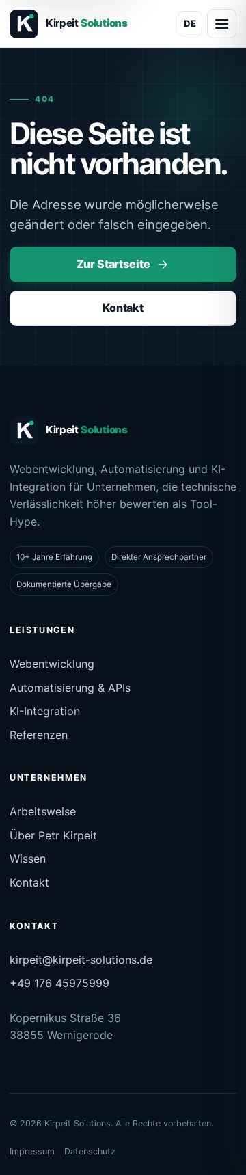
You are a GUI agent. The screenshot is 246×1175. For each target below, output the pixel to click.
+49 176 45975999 (59, 983)
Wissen (28, 858)
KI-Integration (45, 711)
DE (190, 23)
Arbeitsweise (43, 811)
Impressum (32, 1151)
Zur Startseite (113, 264)
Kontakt (123, 307)
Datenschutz (89, 1151)
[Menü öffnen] (221, 23)
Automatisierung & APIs (70, 687)
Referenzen (39, 735)
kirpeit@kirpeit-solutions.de (81, 960)
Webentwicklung (52, 664)
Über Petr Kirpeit (53, 835)
